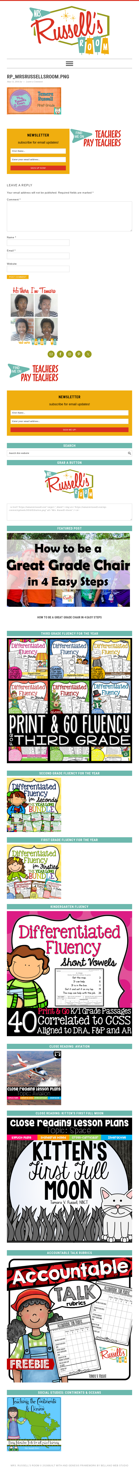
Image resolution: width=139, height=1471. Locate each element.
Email (11, 250)
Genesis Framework (82, 1465)
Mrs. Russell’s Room (25, 1465)
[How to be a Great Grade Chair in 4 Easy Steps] (68, 606)
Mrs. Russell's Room (69, 30)
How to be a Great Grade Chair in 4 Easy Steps (69, 617)
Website (12, 263)
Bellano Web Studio (114, 1465)
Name (11, 237)
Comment (14, 199)
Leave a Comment (34, 82)
